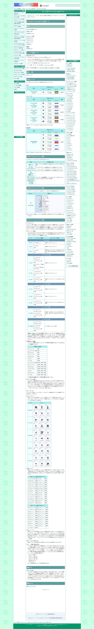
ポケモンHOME (70, 239)
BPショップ (44, 228)
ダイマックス (69, 198)
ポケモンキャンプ (70, 217)
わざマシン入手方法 (71, 189)
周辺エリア (30, 48)
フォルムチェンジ (70, 169)
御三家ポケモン (70, 155)
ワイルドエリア (70, 95)
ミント (39, 260)
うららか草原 (69, 96)
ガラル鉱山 (69, 109)
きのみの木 (69, 249)
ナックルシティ (52, 471)
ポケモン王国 (46, 625)
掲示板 (50, 622)
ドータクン (49, 106)
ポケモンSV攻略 (33, 622)
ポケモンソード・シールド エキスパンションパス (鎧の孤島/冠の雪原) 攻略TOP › (45, 617)
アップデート (69, 66)
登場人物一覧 (69, 255)
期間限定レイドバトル (71, 89)
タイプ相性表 (69, 263)
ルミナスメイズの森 (71, 112)
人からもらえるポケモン (71, 166)
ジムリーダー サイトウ (71, 120)
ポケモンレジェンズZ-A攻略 (25, 622)
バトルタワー (69, 206)
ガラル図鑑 (69, 134)
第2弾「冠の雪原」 (71, 78)
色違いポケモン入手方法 (71, 174)
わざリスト (69, 260)
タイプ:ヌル (30, 205)
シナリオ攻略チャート (32, 29)
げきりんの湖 (69, 101)
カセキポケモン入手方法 (71, 171)
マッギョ (50, 121)
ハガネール (49, 116)
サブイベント (30, 42)
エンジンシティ (70, 103)
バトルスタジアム (70, 203)
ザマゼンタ (69, 143)
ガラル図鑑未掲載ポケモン (72, 179)
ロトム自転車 (69, 234)
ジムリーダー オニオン (71, 121)
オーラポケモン (70, 252)
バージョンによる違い (71, 68)
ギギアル (49, 109)
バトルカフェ (69, 204)
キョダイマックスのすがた (72, 160)
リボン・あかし (70, 251)
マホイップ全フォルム (71, 175)
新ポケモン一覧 (70, 154)
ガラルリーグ (69, 201)
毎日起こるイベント (71, 87)
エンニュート (49, 141)
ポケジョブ (69, 243)
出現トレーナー (31, 33)
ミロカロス (49, 144)
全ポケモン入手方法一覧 (71, 183)
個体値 (54, 547)
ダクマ (68, 146)
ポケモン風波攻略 (17, 622)
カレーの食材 (69, 220)
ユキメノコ (49, 134)
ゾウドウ (49, 102)
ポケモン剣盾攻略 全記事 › (73, 265)
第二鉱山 (69, 111)
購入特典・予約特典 (71, 71)
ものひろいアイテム (71, 192)
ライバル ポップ (70, 126)
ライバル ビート (70, 128)
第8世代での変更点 (70, 69)
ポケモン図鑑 (39, 622)
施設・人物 (30, 31)
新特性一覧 (69, 226)
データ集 (43, 622)
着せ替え (69, 244)
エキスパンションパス (71, 75)
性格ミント (69, 232)
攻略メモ (29, 44)
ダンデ (40, 380)
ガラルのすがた (70, 158)
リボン (49, 387)
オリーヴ (44, 62)
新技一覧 (69, 227)
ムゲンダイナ (69, 145)
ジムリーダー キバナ (71, 123)
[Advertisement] (45, 600)
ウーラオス (69, 148)
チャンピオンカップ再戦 (40, 383)
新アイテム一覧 (70, 230)
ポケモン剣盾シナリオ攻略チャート (48, 67)
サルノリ (69, 137)
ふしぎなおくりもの (71, 194)
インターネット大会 (71, 90)
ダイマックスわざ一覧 (71, 229)
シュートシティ (47, 65)
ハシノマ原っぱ (70, 98)
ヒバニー (69, 138)
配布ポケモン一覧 (70, 164)
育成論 (47, 622)
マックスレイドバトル (71, 213)
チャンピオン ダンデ (71, 124)
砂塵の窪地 (69, 100)
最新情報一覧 (69, 64)
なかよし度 (69, 221)
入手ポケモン (30, 39)
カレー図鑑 (69, 218)
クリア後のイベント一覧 (71, 84)
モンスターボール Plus (71, 238)
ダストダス (49, 148)
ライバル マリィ (70, 129)
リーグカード (69, 246)
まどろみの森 (69, 107)
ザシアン (69, 141)
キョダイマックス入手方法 (72, 177)
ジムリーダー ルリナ (71, 118)
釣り (68, 247)
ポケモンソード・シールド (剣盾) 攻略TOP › (45, 614)
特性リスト (69, 261)
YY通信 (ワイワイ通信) (71, 241)
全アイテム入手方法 (71, 187)
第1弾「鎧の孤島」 (71, 77)
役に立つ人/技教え (70, 254)
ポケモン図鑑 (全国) (71, 135)
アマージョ (49, 137)
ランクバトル (31, 226)
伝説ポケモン (69, 157)
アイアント (49, 91)
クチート (49, 113)
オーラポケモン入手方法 (71, 172)
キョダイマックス (70, 200)
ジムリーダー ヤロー (71, 117)
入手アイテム (30, 37)
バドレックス (69, 149)
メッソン (69, 140)
